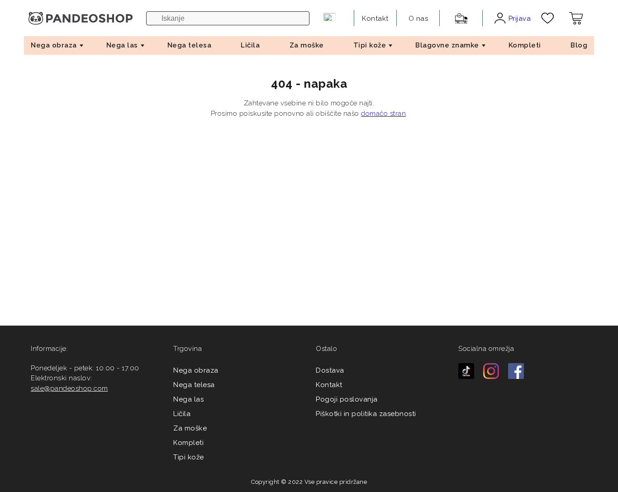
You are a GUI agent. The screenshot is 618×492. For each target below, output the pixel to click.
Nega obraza (54, 45)
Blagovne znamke (447, 45)
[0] (548, 18)
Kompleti (525, 45)
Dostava (330, 370)
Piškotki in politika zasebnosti (366, 414)
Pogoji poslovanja (347, 399)
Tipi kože (369, 45)
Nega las (122, 45)
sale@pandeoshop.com (69, 388)
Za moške (307, 45)
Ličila (250, 45)
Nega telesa (189, 45)
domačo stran (383, 113)
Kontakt (329, 385)
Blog (578, 45)
